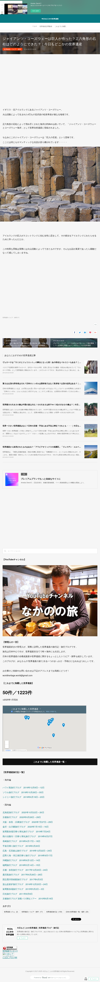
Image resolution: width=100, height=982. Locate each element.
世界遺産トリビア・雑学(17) (11, 317)
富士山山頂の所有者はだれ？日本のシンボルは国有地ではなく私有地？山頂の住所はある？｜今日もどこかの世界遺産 (51, 383)
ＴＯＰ (34, 26)
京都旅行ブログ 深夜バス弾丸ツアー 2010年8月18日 (28, 898)
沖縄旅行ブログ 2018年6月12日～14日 (21, 860)
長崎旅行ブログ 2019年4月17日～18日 (21, 841)
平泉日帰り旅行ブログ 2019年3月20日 (21, 845)
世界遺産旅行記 (54, 912)
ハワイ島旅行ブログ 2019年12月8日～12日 (23, 787)
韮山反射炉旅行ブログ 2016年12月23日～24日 (25, 884)
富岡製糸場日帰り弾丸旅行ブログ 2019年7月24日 (26, 831)
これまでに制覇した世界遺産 (62, 26)
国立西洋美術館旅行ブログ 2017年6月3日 (23, 879)
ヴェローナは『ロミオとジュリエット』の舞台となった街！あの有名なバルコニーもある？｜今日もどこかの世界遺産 (51, 362)
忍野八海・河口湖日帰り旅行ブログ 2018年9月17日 (27, 855)
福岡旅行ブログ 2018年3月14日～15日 (21, 865)
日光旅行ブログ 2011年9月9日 (18, 893)
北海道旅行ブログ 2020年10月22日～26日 (23, 812)
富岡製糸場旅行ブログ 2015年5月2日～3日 (23, 888)
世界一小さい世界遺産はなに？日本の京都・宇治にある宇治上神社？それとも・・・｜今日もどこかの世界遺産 (48, 425)
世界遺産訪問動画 (46, 26)
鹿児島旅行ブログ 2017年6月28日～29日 (22, 874)
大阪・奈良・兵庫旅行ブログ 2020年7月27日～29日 (28, 821)
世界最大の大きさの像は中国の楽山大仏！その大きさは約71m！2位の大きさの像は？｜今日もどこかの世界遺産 (49, 404)
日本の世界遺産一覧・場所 (77, 912)
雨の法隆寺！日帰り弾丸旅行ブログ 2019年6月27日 (27, 836)
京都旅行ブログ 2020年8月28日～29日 (22, 817)
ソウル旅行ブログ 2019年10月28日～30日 (23, 792)
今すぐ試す (35, 11)
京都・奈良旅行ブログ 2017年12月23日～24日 (25, 869)
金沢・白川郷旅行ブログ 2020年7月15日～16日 (26, 826)
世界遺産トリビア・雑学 (12, 49)
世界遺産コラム (11, 912)
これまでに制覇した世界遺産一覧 (49, 761)
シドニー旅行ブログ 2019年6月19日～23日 (23, 796)
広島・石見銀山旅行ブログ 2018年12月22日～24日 (27, 850)
